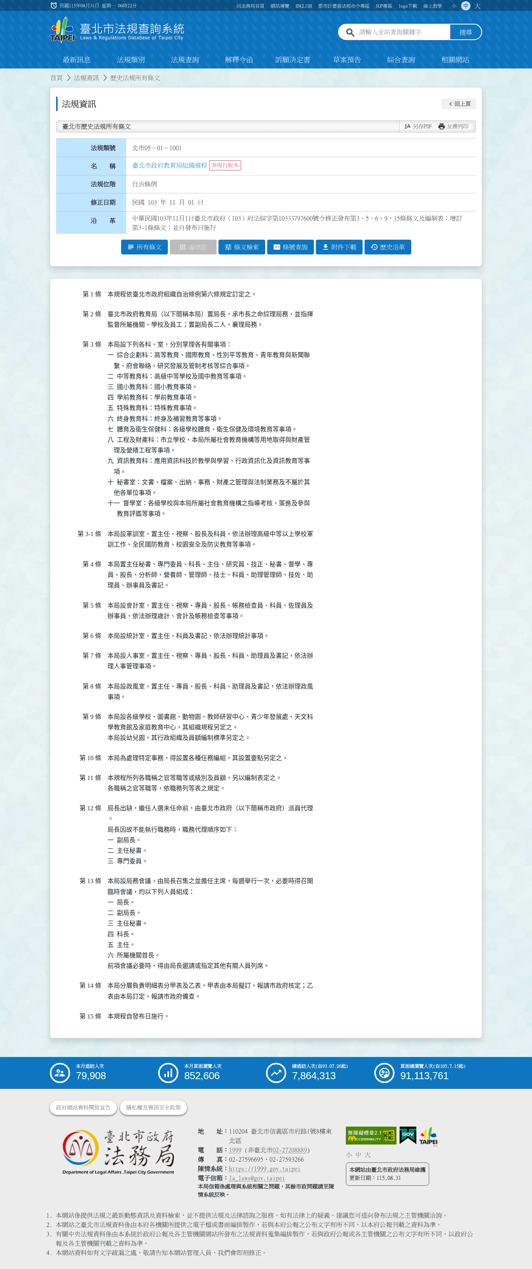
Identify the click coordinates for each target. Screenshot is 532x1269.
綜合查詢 (401, 59)
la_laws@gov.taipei (257, 1178)
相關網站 (455, 59)
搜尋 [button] (466, 32)
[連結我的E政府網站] (408, 1136)
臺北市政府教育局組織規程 (169, 165)
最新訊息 (77, 59)
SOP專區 (384, 6)
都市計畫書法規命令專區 (344, 6)
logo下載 (407, 6)
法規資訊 (86, 78)
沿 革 (103, 220)
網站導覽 (280, 6)
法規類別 (131, 59)
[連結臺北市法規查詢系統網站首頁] (117, 30)
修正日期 (103, 202)
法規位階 (103, 184)
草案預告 (347, 59)
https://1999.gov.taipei (265, 1169)
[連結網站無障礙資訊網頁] (371, 1136)
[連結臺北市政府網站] (428, 1137)
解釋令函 (239, 59)
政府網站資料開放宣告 (83, 1107)
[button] (459, 103)
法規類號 (103, 148)
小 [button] (454, 6)
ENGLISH (304, 6)
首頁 (56, 78)
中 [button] (466, 6)
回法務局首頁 (250, 6)
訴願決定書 (292, 59)
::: (4, 73)
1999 (235, 1150)
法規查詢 (185, 59)
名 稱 (103, 166)
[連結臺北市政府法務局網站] (118, 1152)
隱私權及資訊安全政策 (153, 1107)
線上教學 (432, 6)
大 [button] (477, 6)
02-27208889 (290, 1150)
